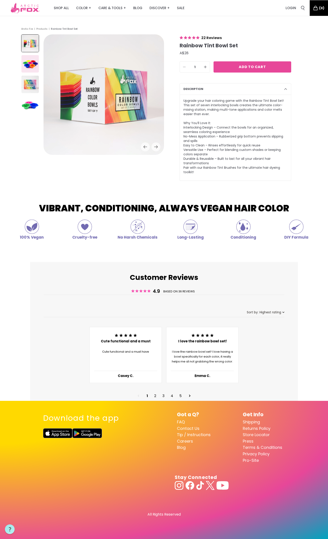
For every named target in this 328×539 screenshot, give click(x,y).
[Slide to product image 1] (30, 43)
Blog (181, 447)
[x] (210, 485)
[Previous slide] (145, 146)
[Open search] (303, 8)
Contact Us (188, 428)
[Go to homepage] (25, 8)
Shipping (251, 422)
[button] (138, 395)
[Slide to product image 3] (30, 84)
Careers (185, 441)
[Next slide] (156, 146)
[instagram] (179, 485)
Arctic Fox (27, 29)
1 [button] (147, 395)
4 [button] (172, 395)
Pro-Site (251, 460)
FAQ (181, 422)
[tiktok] (200, 485)
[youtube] (222, 485)
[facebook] (189, 485)
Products (42, 29)
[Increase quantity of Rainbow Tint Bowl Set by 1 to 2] (205, 66)
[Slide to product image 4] (30, 105)
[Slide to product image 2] (30, 64)
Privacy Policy (256, 454)
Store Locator (256, 434)
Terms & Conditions (262, 447)
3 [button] (163, 395)
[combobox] (265, 312)
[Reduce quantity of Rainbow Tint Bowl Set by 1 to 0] (184, 66)
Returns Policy (256, 428)
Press (248, 441)
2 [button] (155, 395)
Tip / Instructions (194, 434)
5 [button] (180, 395)
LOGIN (291, 8)
